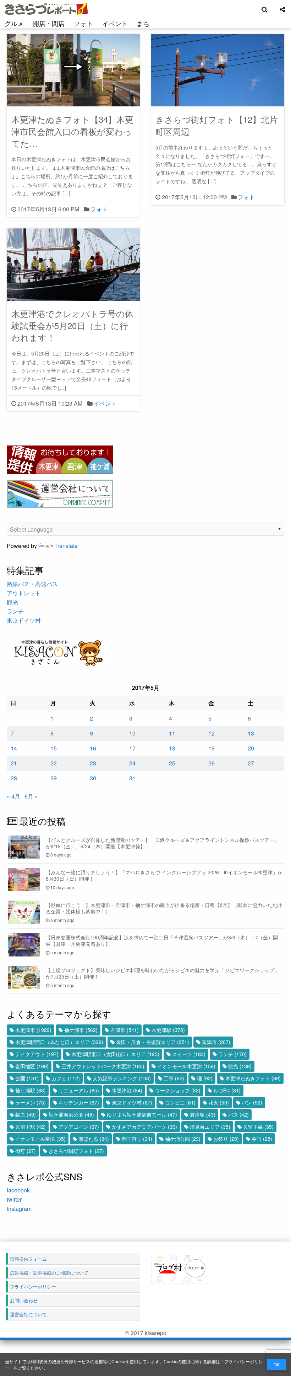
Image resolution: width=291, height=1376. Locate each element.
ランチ (15, 611)
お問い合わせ (24, 1300)
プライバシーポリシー (33, 1286)
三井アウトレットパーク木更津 (102, 1066)
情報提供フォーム (28, 1258)
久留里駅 (30, 1126)
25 (172, 763)
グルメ (14, 23)
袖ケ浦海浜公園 (71, 1114)
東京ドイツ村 (24, 620)
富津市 (216, 1041)
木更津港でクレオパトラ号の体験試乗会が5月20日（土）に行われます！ (72, 325)
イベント (115, 23)
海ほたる (93, 1138)
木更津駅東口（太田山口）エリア (115, 1054)
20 (251, 748)
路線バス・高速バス (32, 584)
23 (93, 763)
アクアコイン (79, 1126)
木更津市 (33, 1029)
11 (172, 733)
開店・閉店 (49, 23)
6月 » (31, 796)
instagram (19, 1208)
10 (132, 733)
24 (132, 763)
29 (53, 778)
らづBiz (227, 1090)
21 (14, 763)
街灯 (25, 1150)
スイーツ (188, 1054)
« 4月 (13, 796)
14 (14, 748)
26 (211, 763)
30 (93, 778)
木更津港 (127, 1090)
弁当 (262, 1138)
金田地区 (32, 1066)
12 (211, 733)
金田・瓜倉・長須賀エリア (152, 1041)
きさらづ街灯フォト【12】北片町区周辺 (216, 125)
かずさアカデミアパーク (144, 1126)
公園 (27, 1078)
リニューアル (79, 1090)
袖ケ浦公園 (183, 1138)
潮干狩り (137, 1138)
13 (251, 733)
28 (14, 778)
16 (93, 748)
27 (251, 763)
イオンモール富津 (40, 1138)
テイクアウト (37, 1054)
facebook (18, 1190)
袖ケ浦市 (81, 1029)
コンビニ (180, 1102)
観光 (12, 602)
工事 (174, 1078)
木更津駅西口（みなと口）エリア (59, 1041)
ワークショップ (178, 1090)
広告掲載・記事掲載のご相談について (49, 1272)
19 (211, 748)
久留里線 (258, 1126)
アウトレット (24, 593)
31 (132, 778)
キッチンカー (79, 1102)
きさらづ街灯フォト (76, 1150)
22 (53, 763)
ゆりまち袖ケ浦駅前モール (142, 1114)
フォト (83, 23)
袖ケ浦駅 (30, 1090)
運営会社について (28, 1314)
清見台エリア (210, 1126)
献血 (25, 1114)
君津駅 (202, 1114)
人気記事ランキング (122, 1078)
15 (53, 748)
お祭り (226, 1138)
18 (172, 748)
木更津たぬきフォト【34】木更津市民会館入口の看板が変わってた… (72, 131)
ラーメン (30, 1102)
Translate (66, 546)
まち (143, 23)
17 (132, 748)
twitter (14, 1199)
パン (252, 1102)
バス (238, 1114)
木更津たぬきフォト (253, 1078)
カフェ (65, 1078)
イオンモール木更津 (186, 1066)
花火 (218, 1102)
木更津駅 (168, 1029)
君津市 (124, 1029)
